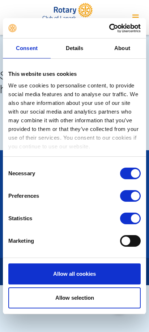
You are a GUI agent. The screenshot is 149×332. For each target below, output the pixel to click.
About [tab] (122, 48)
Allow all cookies (74, 274)
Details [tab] (75, 48)
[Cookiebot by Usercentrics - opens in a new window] (109, 28)
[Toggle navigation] (135, 17)
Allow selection (74, 298)
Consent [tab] (27, 48)
